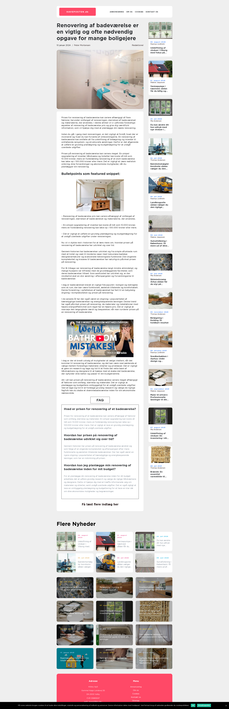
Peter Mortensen (82, 45)
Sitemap (135, 701)
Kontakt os (152, 12)
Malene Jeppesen (157, 82)
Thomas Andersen (157, 160)
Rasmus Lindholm (157, 44)
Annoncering (117, 12)
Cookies (139, 12)
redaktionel (137, 45)
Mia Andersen (155, 121)
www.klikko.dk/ (95, 702)
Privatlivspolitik (204, 705)
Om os (129, 12)
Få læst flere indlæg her (100, 504)
